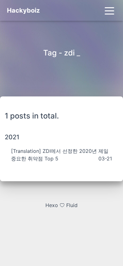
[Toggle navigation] (109, 10)
